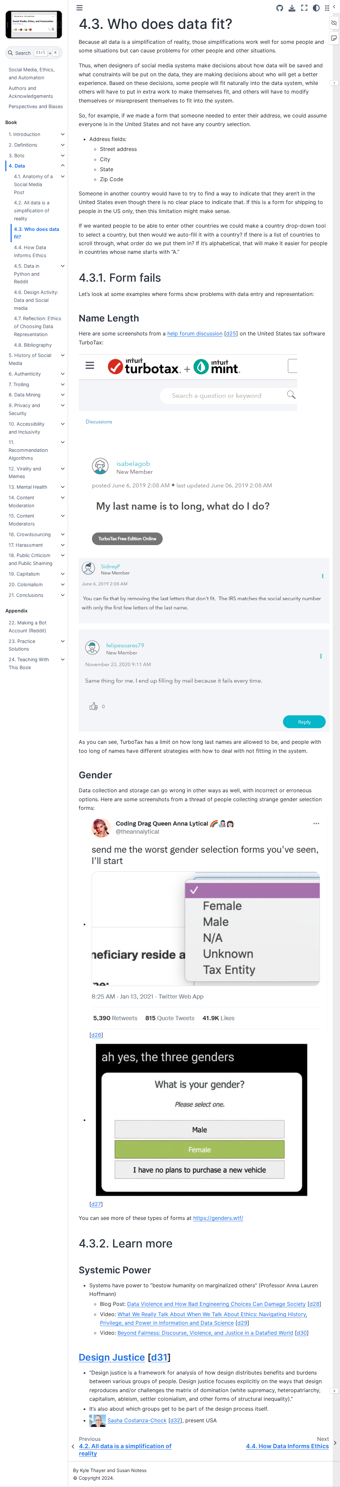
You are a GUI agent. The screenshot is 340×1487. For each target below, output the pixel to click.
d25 (231, 333)
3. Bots (17, 155)
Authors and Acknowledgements (31, 92)
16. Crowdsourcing (30, 534)
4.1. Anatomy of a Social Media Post (33, 184)
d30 (302, 1332)
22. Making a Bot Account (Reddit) (27, 626)
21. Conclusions (26, 595)
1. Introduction (24, 134)
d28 (314, 1304)
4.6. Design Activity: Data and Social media (36, 300)
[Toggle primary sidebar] (79, 7)
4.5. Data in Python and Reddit (27, 274)
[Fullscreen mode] (304, 8)
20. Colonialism (26, 584)
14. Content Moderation (21, 501)
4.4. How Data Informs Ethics (30, 251)
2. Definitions (23, 145)
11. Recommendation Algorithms (28, 450)
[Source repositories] (280, 8)
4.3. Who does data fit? (36, 233)
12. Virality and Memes (25, 472)
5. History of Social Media (30, 359)
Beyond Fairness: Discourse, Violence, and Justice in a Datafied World (205, 1332)
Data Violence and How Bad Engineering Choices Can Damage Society (216, 1304)
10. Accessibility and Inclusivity (26, 428)
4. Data (17, 166)
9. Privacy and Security (24, 409)
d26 (96, 1034)
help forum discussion (194, 333)
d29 (242, 1322)
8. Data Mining (25, 394)
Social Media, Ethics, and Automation (32, 73)
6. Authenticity (25, 374)
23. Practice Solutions (22, 645)
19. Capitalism (24, 574)
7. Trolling (19, 384)
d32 (175, 1420)
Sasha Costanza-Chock (137, 1420)
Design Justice (112, 1357)
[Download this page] (292, 8)
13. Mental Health (28, 487)
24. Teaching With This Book (29, 663)
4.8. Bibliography (33, 345)
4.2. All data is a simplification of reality (31, 210)
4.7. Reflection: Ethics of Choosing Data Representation (37, 326)
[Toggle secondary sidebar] (328, 8)
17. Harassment (26, 545)
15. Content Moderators (22, 520)
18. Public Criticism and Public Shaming (30, 559)
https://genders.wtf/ (218, 1218)
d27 (96, 1204)
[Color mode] (316, 8)
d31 (159, 1357)
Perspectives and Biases (36, 106)
